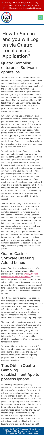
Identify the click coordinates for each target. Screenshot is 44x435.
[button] (40, 17)
